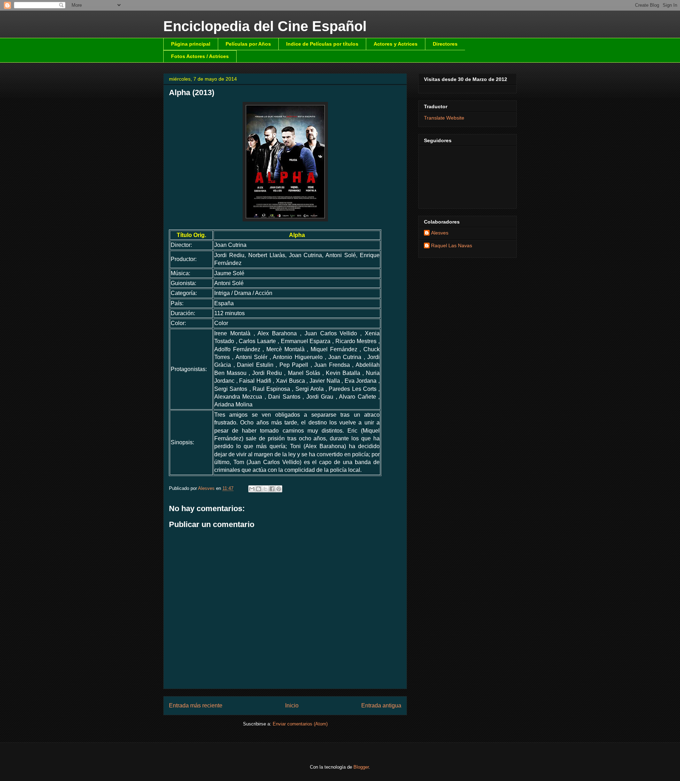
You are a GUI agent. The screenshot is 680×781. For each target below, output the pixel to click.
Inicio (292, 705)
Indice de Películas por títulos (322, 44)
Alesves (439, 233)
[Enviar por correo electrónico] (251, 488)
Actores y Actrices (396, 44)
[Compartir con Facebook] (272, 488)
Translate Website (444, 118)
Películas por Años (248, 44)
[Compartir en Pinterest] (278, 488)
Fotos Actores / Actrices (200, 56)
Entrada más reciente (195, 705)
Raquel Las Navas (451, 245)
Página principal (190, 44)
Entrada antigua (381, 705)
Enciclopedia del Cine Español (265, 26)
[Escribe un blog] (258, 488)
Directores (445, 44)
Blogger (361, 767)
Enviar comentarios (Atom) (300, 724)
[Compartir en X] (265, 488)
